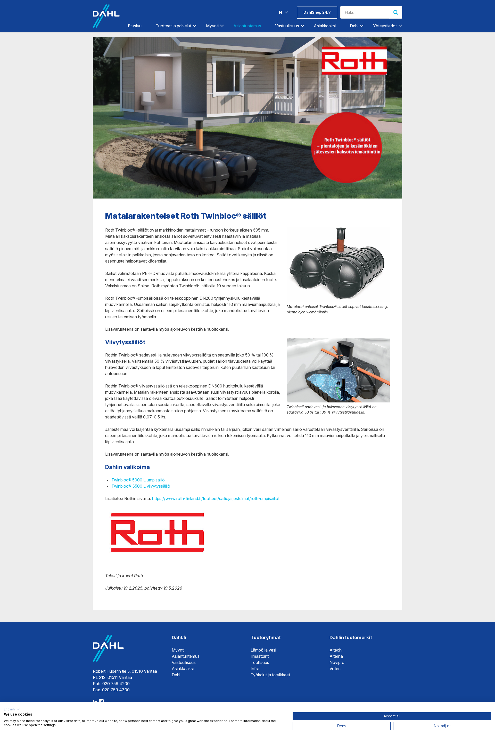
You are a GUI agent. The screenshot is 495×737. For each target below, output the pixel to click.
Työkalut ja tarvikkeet (270, 674)
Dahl (176, 674)
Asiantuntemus (247, 25)
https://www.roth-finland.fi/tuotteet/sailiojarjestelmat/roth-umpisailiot (215, 498)
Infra (255, 668)
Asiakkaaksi (325, 25)
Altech (335, 650)
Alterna (336, 656)
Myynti (178, 650)
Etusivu (135, 25)
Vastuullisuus (184, 662)
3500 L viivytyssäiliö (150, 486)
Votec (335, 668)
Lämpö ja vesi (263, 650)
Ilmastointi (260, 656)
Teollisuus (260, 662)
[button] (12, 709)
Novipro (336, 662)
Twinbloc (119, 486)
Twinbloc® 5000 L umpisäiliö (138, 479)
